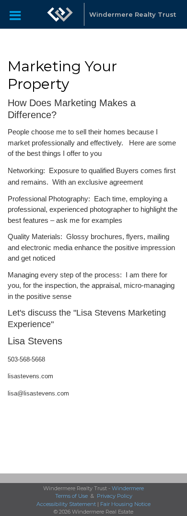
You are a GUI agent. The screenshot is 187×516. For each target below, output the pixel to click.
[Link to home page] (60, 14)
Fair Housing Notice (125, 504)
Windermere (128, 488)
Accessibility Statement (66, 504)
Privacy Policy (114, 496)
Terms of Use (71, 496)
